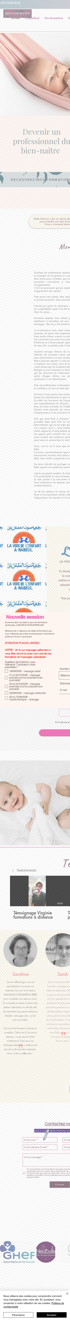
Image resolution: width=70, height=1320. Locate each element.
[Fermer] (65, 1296)
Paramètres (18, 1315)
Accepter (51, 1315)
